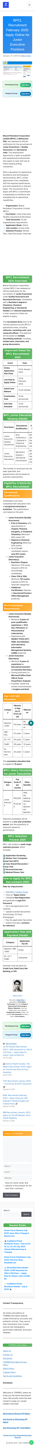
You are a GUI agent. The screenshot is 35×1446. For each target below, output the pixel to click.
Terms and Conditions (12, 1376)
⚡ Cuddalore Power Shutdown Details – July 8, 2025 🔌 (16, 1286)
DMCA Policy (8, 1368)
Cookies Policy (9, 1372)
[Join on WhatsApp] (31, 1442)
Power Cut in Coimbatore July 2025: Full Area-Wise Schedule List (17, 1260)
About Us (7, 1351)
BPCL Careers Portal (19, 892)
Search (7, 1210)
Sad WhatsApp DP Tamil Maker (17, 1428)
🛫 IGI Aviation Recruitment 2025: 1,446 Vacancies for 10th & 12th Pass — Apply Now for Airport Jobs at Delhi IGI (17, 1273)
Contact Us (8, 1354)
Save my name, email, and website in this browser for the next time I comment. (18, 1186)
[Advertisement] (17, 116)
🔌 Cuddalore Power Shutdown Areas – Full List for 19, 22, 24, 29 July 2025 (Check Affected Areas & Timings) (17, 1246)
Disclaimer (7, 1358)
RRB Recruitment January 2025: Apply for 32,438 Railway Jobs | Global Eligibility (17, 1115)
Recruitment (11, 1044)
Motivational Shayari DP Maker (16, 1413)
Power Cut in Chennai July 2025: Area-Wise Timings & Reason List (16, 1233)
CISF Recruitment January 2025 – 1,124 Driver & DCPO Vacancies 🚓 (17, 1084)
